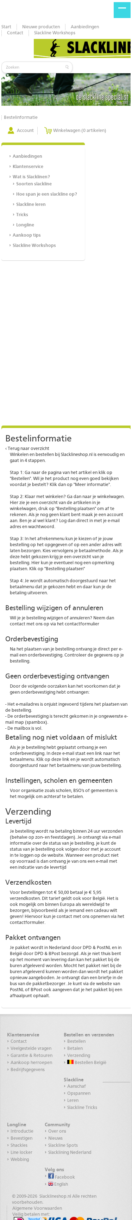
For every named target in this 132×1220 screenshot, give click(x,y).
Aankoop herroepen (31, 1062)
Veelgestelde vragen (31, 1048)
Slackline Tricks (82, 1107)
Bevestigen (21, 1138)
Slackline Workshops (54, 33)
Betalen (75, 1048)
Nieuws (55, 1138)
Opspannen (78, 1093)
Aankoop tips (27, 235)
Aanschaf (76, 1086)
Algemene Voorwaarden (37, 1208)
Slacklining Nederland (70, 1152)
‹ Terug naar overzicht (27, 448)
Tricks (22, 215)
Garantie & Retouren (31, 1055)
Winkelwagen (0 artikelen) (79, 130)
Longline (25, 225)
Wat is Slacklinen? (31, 177)
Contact (15, 33)
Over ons (57, 1131)
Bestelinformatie (21, 117)
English (60, 1184)
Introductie (22, 1131)
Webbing (20, 1159)
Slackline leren (31, 204)
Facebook (64, 1177)
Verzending (78, 1055)
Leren (72, 1100)
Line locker (21, 1152)
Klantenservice (28, 166)
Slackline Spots (63, 1145)
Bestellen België (90, 1062)
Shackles (19, 1145)
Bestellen (76, 1041)
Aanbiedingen (85, 27)
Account (25, 130)
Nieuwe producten (41, 27)
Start (6, 27)
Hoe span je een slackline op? (46, 194)
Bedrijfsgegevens (28, 1070)
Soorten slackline (34, 184)
